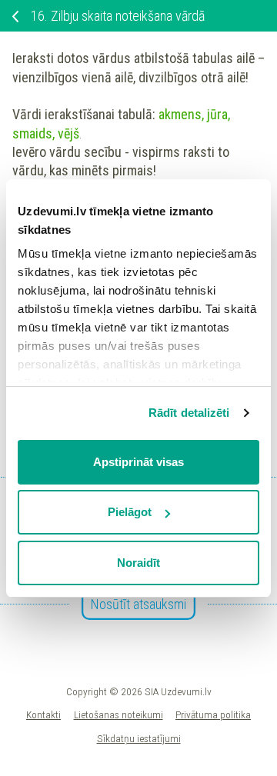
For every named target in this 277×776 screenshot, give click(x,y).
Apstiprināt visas (138, 461)
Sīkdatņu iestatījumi (139, 738)
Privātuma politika (213, 714)
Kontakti (43, 714)
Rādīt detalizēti (189, 412)
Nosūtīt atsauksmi (138, 604)
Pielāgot (130, 511)
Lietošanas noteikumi (118, 714)
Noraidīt (138, 562)
